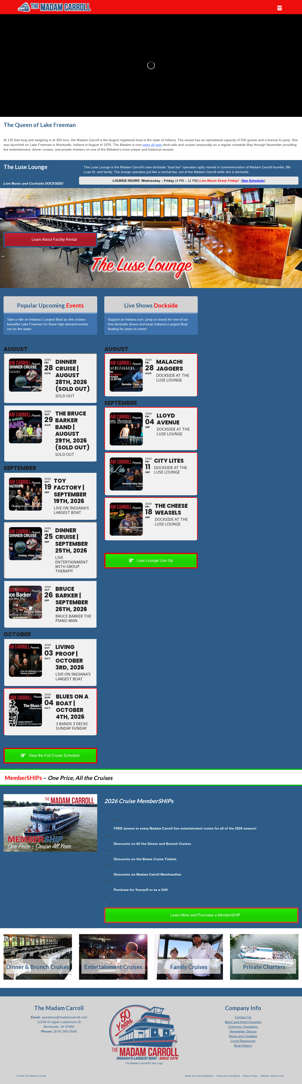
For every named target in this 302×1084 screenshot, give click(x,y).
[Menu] (279, 8)
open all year (152, 145)
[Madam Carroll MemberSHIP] (50, 823)
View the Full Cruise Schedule (54, 756)
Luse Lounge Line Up (154, 561)
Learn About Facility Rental (54, 239)
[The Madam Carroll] (59, 7)
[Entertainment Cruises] (113, 957)
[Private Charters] (264, 957)
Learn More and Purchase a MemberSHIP (204, 915)
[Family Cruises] (189, 957)
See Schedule (253, 180)
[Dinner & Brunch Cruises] (38, 957)
